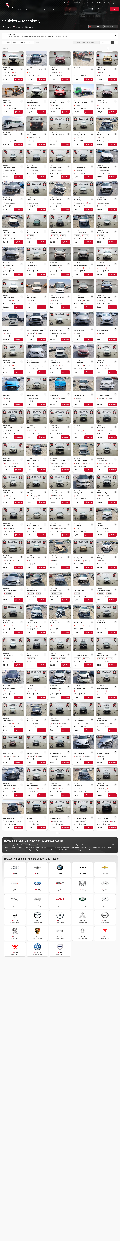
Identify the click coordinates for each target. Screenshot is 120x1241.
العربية (116, 3)
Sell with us (86, 3)
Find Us (99, 3)
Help (93, 3)
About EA (66, 3)
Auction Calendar (76, 3)
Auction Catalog (32, 27)
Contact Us (107, 3)
